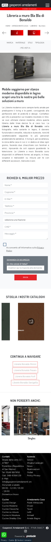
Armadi (30, 515)
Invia (25, 277)
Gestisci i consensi (24, 540)
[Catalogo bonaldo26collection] (22, 321)
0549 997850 (13, 472)
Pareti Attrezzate (35, 502)
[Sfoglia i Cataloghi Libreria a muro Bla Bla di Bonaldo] (34, 33)
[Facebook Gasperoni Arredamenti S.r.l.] (47, 527)
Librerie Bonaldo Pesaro (25, 370)
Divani (30, 505)
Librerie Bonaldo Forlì (25, 376)
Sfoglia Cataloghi (35, 463)
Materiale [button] (20, 43)
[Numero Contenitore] (4, 33)
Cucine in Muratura (11, 515)
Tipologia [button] (39, 43)
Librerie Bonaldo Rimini (25, 364)
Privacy (4, 540)
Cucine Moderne (10, 505)
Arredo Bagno (33, 518)
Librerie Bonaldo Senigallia (25, 382)
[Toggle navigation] (47, 5)
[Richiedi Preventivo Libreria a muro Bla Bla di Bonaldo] (17, 33)
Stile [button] (30, 43)
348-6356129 (14, 475)
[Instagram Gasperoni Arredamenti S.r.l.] (25, 531)
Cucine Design (9, 502)
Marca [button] (10, 43)
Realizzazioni (33, 469)
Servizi (30, 459)
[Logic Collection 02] (46, 33)
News (30, 466)
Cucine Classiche (10, 509)
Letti (29, 512)
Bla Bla (42, 26)
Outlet (30, 472)
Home (8, 26)
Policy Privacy (33, 475)
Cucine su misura (10, 512)
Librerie (33, 26)
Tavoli (30, 509)
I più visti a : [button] (25, 48)
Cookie (11, 540)
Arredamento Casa (20, 26)
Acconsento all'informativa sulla (25, 249)
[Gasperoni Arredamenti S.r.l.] (19, 5)
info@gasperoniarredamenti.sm (17, 481)
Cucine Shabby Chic (11, 518)
